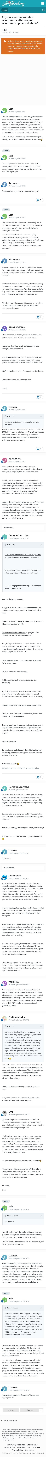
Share (11, 1410)
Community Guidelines (16, 1445)
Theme (36, 1447)
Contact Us (29, 1450)
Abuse (17, 32)
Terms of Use (9, 1447)
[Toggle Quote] (6, 416)
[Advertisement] (23, 80)
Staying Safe (32, 1445)
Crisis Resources (24, 1447)
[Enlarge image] (41, 139)
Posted (17, 112)
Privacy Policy (17, 1450)
